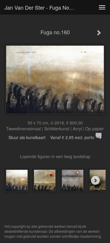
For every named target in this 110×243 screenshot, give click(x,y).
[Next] (95, 180)
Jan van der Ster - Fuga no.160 (41, 7)
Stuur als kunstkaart (51, 137)
